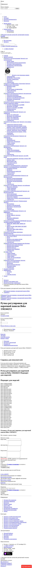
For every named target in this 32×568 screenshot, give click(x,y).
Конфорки (9, 138)
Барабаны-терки (11, 86)
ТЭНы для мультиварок (13, 150)
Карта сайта (7, 505)
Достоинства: (4, 445)
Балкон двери (10, 61)
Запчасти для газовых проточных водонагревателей (17, 235)
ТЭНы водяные (11, 253)
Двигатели (10, 80)
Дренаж (9, 182)
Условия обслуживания (10, 500)
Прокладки (10, 213)
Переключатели (11, 140)
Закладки (6, 536)
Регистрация (10, 30)
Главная (6, 55)
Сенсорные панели (12, 162)
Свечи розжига (11, 172)
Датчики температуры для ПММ (15, 104)
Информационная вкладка (11, 345)
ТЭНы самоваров (11, 188)
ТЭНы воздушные (12, 254)
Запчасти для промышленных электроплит (15, 167)
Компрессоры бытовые (23, 243)
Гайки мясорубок (11, 90)
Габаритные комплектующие (14, 124)
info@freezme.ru (8, 547)
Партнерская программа (10, 510)
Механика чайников (12, 186)
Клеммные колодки (12, 168)
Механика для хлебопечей (14, 116)
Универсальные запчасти (10, 528)
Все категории (7, 40)
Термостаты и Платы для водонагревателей (18, 198)
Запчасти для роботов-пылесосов (15, 97)
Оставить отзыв (5, 315)
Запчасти (6, 42)
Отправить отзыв (5, 467)
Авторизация (10, 32)
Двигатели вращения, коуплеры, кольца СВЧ (19, 158)
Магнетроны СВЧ (11, 161)
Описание (6, 341)
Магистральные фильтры (13, 264)
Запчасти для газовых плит (11, 518)
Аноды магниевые (12, 194)
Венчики (9, 87)
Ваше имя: (3, 439)
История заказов (8, 534)
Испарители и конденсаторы (14, 65)
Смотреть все (10, 67)
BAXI (8, 237)
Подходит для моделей (10, 342)
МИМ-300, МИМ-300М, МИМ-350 (16, 223)
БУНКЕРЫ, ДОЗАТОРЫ (13, 78)
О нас (5, 16)
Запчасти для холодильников (11, 525)
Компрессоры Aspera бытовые (15, 244)
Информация (7, 270)
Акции (5, 276)
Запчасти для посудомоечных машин (17, 102)
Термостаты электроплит (13, 141)
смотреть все (14, 46)
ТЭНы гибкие (10, 256)
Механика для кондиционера (14, 181)
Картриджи (10, 263)
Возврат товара (8, 504)
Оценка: (3, 461)
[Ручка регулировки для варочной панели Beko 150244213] (17, 292)
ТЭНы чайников (11, 189)
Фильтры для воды (20, 260)
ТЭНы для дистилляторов (14, 257)
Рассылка (6, 537)
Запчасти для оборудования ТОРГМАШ (17, 221)
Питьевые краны (11, 266)
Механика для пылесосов (13, 99)
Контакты (6, 21)
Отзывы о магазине (9, 269)
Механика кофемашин (13, 218)
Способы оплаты (11, 274)
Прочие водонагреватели (13, 240)
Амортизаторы (11, 76)
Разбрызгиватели (11, 109)
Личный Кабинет (8, 533)
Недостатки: (4, 450)
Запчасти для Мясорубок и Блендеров (17, 84)
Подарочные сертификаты (11, 508)
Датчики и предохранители (14, 64)
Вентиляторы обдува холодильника (16, 62)
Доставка (6, 18)
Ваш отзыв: (4, 457)
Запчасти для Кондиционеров (11, 519)
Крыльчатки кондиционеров (14, 179)
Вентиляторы (10, 203)
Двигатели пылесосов (12, 95)
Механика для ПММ (12, 106)
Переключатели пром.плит (14, 171)
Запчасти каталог (8, 57)
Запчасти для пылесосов (24, 93)
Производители (8, 507)
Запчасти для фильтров (13, 261)
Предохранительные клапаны (15, 195)
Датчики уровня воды (12, 79)
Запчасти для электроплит (11, 526)
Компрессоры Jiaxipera (13, 246)
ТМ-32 (8, 225)
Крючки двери (11, 160)
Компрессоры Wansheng (13, 249)
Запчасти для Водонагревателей (12, 516)
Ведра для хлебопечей (13, 114)
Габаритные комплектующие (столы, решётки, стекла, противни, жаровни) (17, 126)
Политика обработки (9, 501)
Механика (9, 148)
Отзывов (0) (7, 344)
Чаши (8, 153)
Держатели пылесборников (14, 96)
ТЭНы (10, 252)
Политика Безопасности (10, 19)
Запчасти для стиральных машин (20, 75)
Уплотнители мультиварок (14, 151)
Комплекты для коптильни (14, 206)
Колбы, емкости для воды (13, 215)
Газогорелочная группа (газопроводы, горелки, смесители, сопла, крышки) (17, 129)
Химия (8, 216)
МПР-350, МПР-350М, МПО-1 (15, 229)
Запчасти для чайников (24, 185)
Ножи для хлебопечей (12, 117)
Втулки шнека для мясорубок (14, 89)
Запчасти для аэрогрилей (13, 205)
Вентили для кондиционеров (14, 178)
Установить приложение (10, 539)
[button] (26, 566)
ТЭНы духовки (11, 143)
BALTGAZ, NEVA (12, 236)
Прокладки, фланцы (12, 196)
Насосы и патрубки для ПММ (15, 107)
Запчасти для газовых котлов (14, 239)
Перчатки (9, 208)
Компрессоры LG (11, 247)
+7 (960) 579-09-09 (8, 49)
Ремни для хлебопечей (13, 119)
